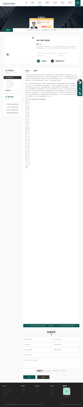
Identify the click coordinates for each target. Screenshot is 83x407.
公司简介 (51, 388)
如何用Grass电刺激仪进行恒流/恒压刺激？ (13, 110)
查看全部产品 (8, 90)
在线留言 (62, 3)
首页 (26, 3)
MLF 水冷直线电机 (10, 82)
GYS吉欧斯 (4, 392)
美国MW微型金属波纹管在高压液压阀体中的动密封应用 (13, 104)
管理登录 (73, 404)
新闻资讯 (47, 3)
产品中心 (40, 3)
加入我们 (51, 394)
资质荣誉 (51, 392)
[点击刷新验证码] (39, 371)
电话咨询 (80, 89)
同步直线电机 (9, 86)
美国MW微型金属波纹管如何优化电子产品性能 (13, 112)
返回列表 (52, 325)
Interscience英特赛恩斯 (6, 390)
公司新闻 (23, 388)
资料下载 (23, 390)
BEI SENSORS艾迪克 (6, 388)
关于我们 (32, 3)
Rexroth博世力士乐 (45, 29)
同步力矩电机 (53, 29)
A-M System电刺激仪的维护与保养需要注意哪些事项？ (13, 107)
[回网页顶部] (79, 85)
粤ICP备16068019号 (39, 404)
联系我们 (70, 3)
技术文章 (55, 3)
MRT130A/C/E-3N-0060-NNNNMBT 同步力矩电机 (69, 325)
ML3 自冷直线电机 (10, 84)
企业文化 (51, 390)
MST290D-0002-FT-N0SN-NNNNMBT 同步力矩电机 (41, 325)
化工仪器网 (68, 404)
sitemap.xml (78, 404)
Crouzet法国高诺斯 (6, 394)
